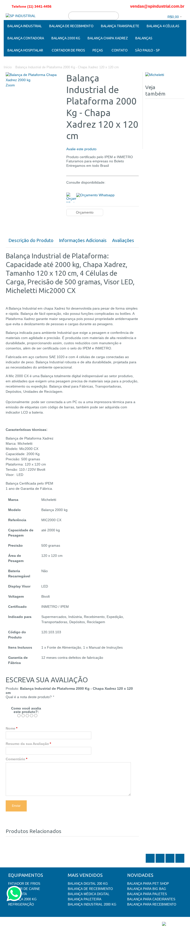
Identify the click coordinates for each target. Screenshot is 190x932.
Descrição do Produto (30, 240)
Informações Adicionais (83, 240)
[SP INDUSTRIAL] (21, 16)
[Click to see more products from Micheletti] (164, 74)
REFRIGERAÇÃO (21, 904)
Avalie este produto (81, 149)
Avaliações (123, 240)
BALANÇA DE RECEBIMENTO (90, 889)
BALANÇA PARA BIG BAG (146, 889)
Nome (10, 728)
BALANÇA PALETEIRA (84, 899)
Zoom (10, 85)
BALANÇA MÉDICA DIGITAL (88, 894)
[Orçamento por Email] (95, 194)
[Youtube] (179, 862)
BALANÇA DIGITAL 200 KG (88, 883)
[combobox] (93, 16)
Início (8, 67)
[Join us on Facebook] (161, 862)
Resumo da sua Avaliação (27, 744)
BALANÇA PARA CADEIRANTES (151, 899)
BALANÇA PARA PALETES (147, 894)
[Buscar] (115, 16)
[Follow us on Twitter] (151, 862)
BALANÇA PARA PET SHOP (148, 883)
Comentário (15, 759)
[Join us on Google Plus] (170, 862)
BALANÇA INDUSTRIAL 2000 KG (92, 904)
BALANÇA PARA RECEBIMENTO (151, 904)
